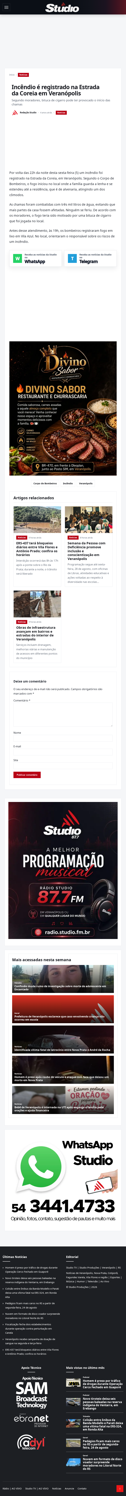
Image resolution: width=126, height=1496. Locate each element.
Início (12, 74)
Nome (17, 733)
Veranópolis (86, 483)
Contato (82, 1488)
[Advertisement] (63, 39)
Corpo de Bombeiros (45, 483)
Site (15, 760)
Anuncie (69, 1488)
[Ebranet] (31, 1420)
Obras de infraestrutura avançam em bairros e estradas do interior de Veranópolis (35, 633)
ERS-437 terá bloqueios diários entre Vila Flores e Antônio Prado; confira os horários (37, 549)
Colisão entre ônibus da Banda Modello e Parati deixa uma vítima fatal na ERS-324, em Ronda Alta (32, 1293)
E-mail (17, 746)
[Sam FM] (31, 1392)
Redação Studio (28, 112)
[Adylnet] (31, 1442)
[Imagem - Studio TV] (63, 1179)
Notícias (23, 74)
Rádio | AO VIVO (12, 1488)
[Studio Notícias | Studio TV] (62, 7)
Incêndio (68, 483)
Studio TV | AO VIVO (37, 1488)
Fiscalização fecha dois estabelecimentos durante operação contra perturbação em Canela (28, 1328)
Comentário (21, 700)
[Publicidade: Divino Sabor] (63, 408)
